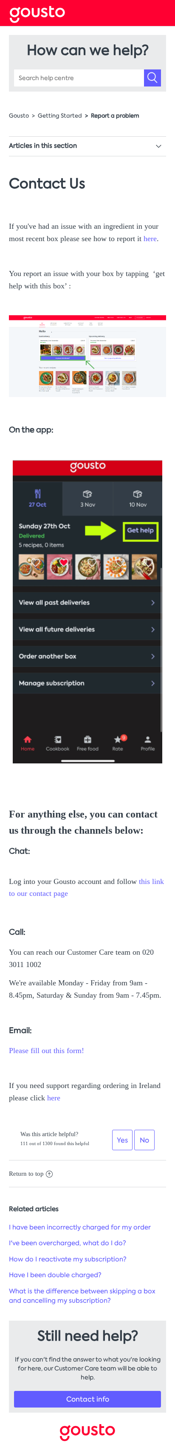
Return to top (26, 1173)
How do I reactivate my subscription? (68, 1259)
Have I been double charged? (55, 1275)
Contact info (87, 1399)
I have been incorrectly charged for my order (80, 1227)
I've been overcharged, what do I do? (67, 1243)
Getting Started (60, 115)
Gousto (19, 115)
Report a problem (115, 115)
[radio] (122, 1140)
